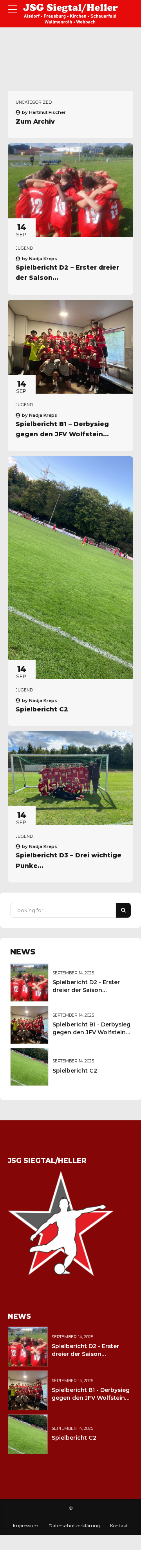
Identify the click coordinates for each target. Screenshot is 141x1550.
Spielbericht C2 (42, 709)
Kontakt (119, 1525)
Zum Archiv (35, 121)
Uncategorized (34, 102)
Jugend (24, 248)
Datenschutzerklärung (74, 1525)
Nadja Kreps (43, 258)
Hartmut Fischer (47, 112)
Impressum (25, 1525)
